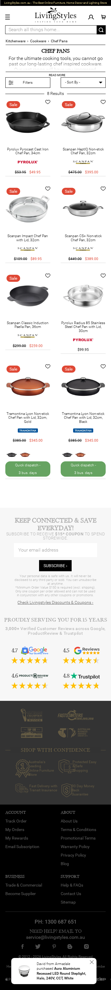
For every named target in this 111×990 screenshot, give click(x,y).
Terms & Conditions (78, 829)
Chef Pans (59, 41)
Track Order (16, 821)
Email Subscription (22, 846)
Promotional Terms (78, 838)
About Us (69, 821)
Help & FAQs (72, 885)
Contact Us (71, 893)
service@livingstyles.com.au (55, 937)
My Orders (14, 829)
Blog (65, 863)
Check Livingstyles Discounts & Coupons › (55, 602)
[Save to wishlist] (47, 102)
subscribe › (55, 565)
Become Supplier (20, 893)
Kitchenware (15, 41)
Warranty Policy (75, 846)
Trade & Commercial (23, 885)
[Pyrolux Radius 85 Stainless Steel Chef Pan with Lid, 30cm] (83, 296)
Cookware (38, 41)
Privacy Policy (73, 855)
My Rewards (16, 838)
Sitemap (68, 902)
